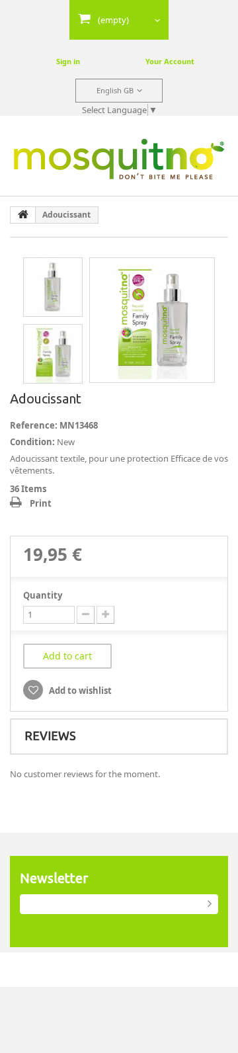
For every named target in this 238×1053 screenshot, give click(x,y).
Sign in (68, 61)
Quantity (42, 595)
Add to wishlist (79, 690)
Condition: (32, 442)
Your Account (169, 61)
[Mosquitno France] (119, 159)
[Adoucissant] (152, 320)
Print (41, 503)
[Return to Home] (23, 215)
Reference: (34, 425)
